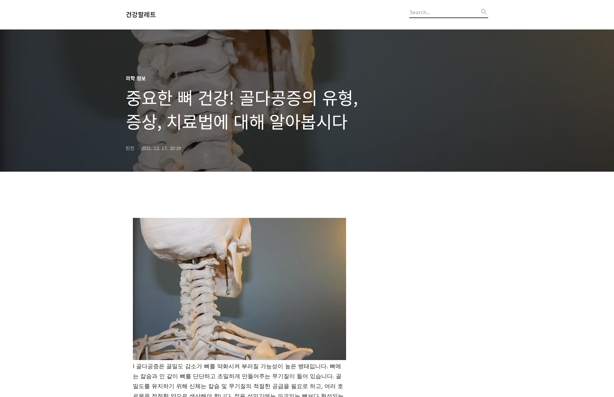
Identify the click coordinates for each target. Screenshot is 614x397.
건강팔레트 (141, 14)
